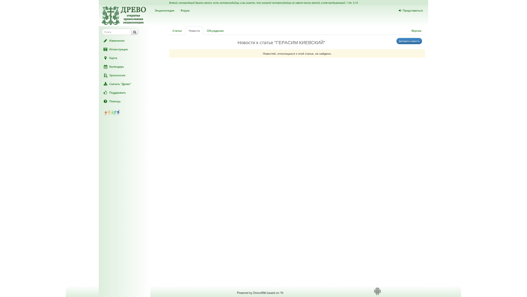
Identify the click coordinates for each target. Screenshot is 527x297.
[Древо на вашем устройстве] (377, 293)
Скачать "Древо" (120, 84)
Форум (185, 10)
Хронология (117, 75)
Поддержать (117, 92)
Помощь (115, 101)
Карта (113, 58)
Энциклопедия (164, 10)
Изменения (117, 40)
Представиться (413, 10)
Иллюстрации (118, 49)
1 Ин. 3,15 (352, 2)
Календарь (116, 66)
